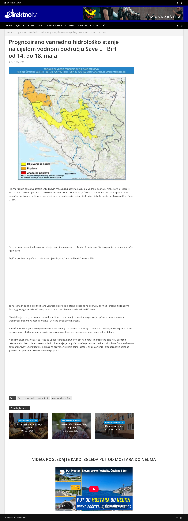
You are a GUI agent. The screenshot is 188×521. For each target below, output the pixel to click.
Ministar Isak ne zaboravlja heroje (28, 426)
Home (9, 25)
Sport (40, 25)
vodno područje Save (61, 398)
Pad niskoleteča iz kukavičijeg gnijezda (71, 426)
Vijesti (19, 25)
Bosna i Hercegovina (28, 420)
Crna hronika (54, 25)
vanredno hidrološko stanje (36, 398)
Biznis (31, 25)
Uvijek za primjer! (114, 426)
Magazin (82, 25)
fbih (19, 398)
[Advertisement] (71, 225)
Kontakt (95, 25)
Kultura (69, 25)
